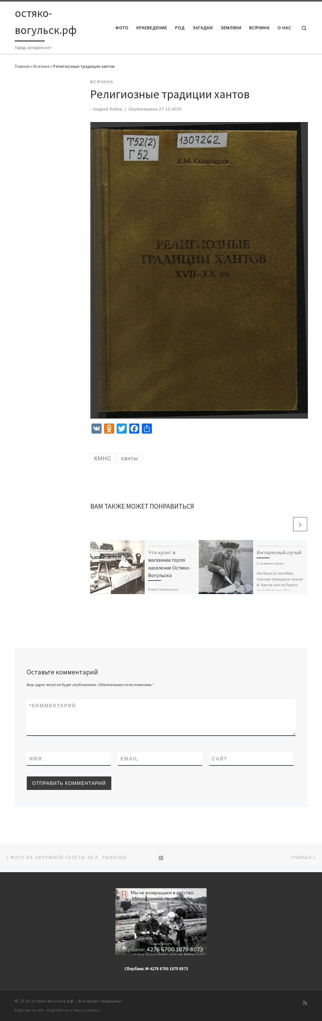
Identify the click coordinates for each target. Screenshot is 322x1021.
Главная (22, 66)
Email (129, 758)
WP (40, 1010)
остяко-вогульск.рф (52, 1001)
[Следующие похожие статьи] (300, 524)
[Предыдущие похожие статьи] (285, 524)
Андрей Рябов (107, 109)
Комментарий (52, 705)
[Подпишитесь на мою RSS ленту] (305, 1003)
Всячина (41, 66)
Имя (35, 758)
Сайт (219, 758)
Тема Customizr (86, 1010)
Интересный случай (279, 552)
